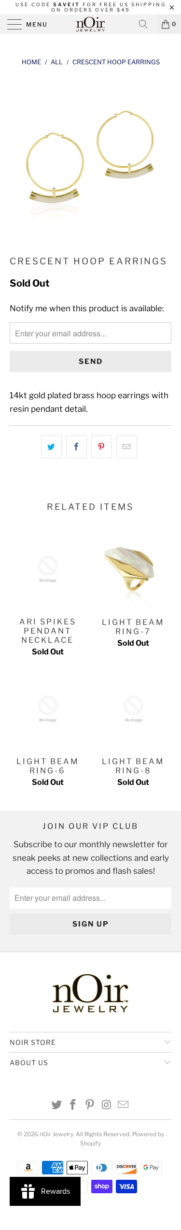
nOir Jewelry (56, 1134)
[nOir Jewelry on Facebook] (73, 1105)
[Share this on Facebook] (76, 446)
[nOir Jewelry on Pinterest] (90, 1105)
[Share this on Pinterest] (101, 446)
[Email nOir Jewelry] (123, 1105)
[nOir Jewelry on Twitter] (56, 1105)
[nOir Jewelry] (90, 24)
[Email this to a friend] (126, 446)
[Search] (146, 24)
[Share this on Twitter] (51, 446)
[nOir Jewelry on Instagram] (106, 1105)
